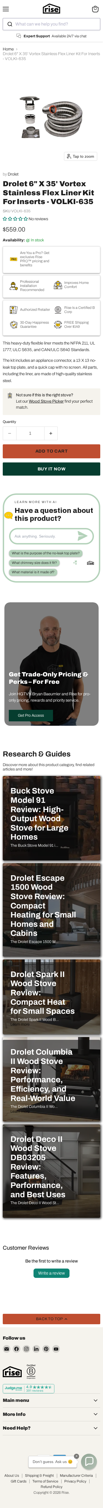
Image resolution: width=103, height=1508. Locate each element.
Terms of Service (45, 1481)
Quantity (9, 422)
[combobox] (51, 24)
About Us (11, 1476)
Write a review (51, 1273)
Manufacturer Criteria (76, 1476)
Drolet (13, 174)
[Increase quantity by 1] (51, 433)
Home (8, 49)
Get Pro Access (31, 715)
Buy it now (52, 469)
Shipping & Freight (39, 1476)
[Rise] (12, 1371)
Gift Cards (18, 1481)
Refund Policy (51, 1487)
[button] (16, 219)
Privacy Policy (75, 1481)
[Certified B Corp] (31, 1371)
